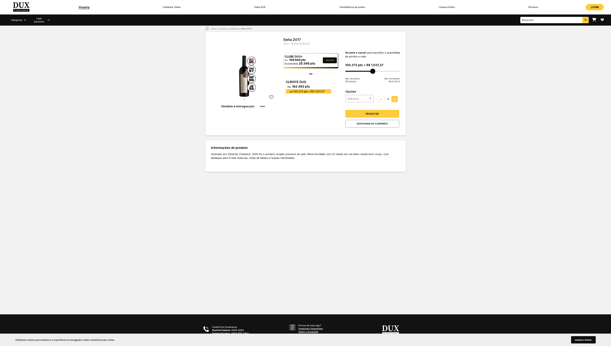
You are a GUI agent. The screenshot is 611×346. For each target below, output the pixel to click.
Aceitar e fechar (583, 339)
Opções (350, 91)
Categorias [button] (16, 20)
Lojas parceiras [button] (39, 20)
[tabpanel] (244, 76)
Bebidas (234, 28)
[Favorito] (271, 97)
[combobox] (551, 20)
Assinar (330, 60)
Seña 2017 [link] (246, 28)
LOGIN (595, 7)
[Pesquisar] (585, 20)
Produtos (223, 28)
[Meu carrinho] (594, 20)
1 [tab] (244, 99)
